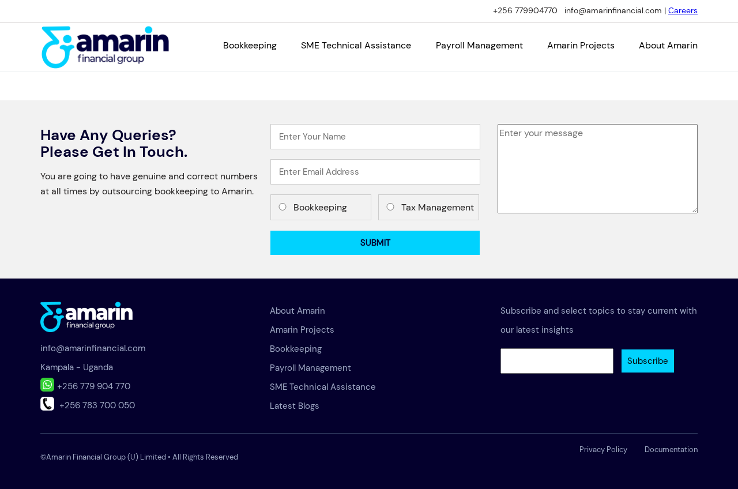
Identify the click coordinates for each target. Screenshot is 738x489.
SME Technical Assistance (356, 45)
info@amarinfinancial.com (92, 348)
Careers (683, 10)
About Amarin (668, 45)
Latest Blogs (294, 406)
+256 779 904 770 (93, 386)
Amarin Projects (581, 45)
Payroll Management (479, 45)
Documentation (671, 449)
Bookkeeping (250, 45)
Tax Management (437, 207)
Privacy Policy (603, 449)
